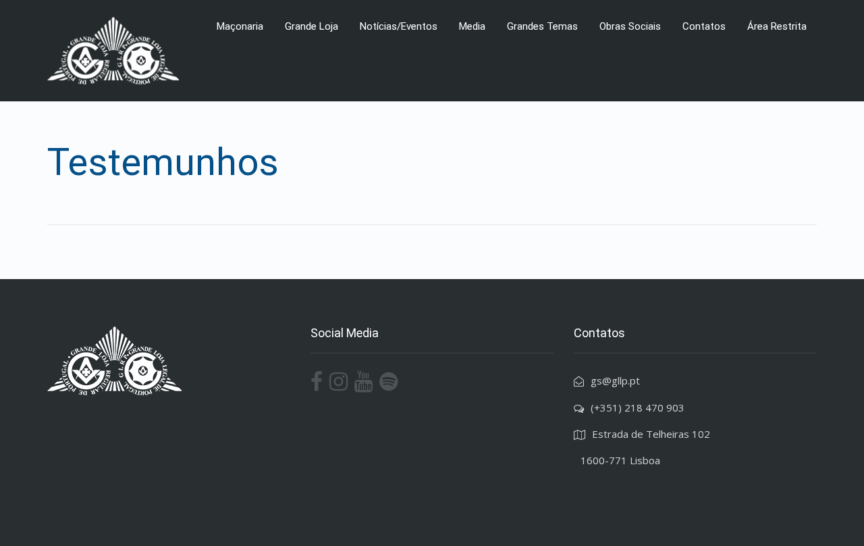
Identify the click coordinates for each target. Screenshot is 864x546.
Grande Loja (311, 26)
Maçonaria (240, 26)
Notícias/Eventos (398, 26)
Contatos (704, 26)
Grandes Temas (542, 26)
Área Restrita (777, 26)
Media (472, 26)
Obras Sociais (630, 26)
